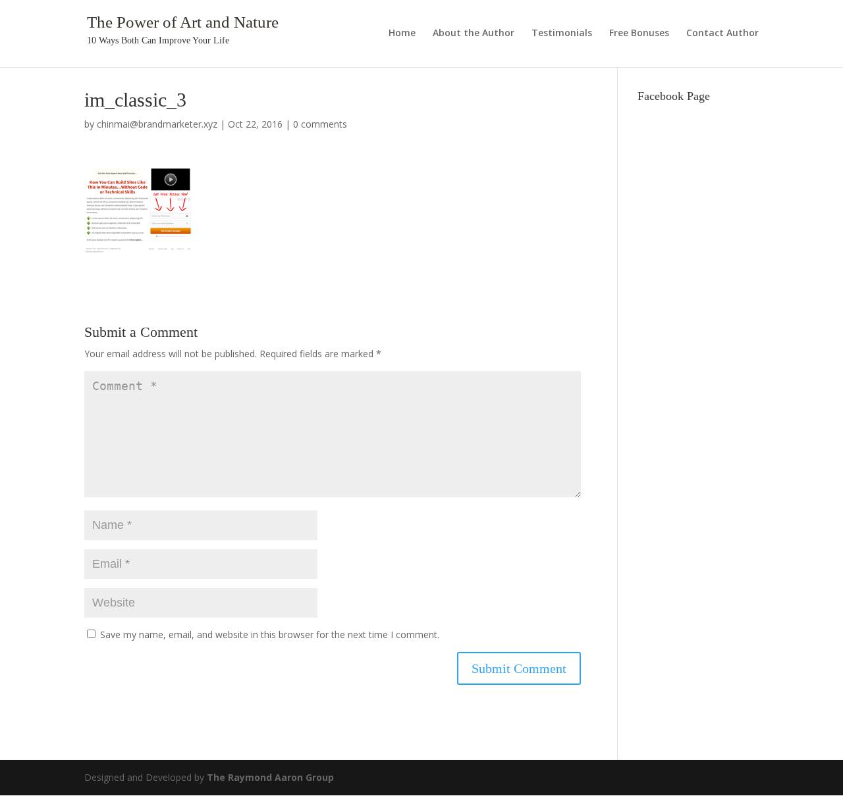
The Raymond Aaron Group (270, 777)
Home (402, 33)
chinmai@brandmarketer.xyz (157, 124)
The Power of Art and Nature (183, 22)
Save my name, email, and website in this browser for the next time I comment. (269, 634)
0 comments (320, 124)
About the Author (473, 33)
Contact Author (722, 33)
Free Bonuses (639, 33)
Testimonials (561, 33)
